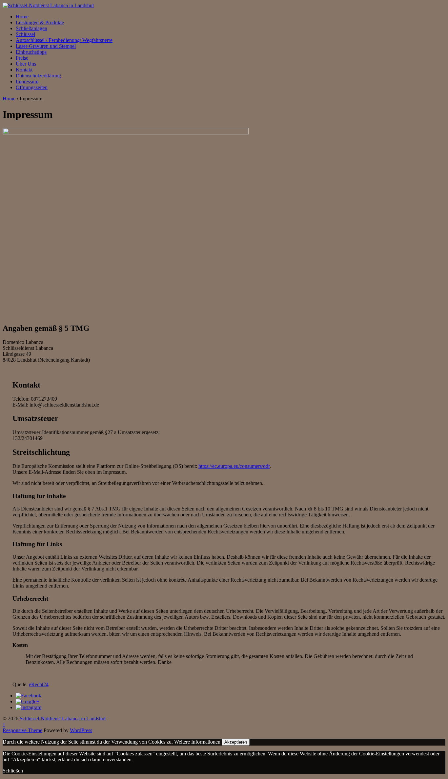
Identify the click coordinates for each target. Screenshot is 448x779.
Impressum (27, 81)
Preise (22, 58)
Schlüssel (25, 34)
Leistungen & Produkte (40, 22)
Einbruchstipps (31, 52)
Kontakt (24, 69)
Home (22, 16)
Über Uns (26, 64)
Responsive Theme (22, 730)
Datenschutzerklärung (38, 75)
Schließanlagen (31, 28)
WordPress (81, 730)
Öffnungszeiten (32, 87)
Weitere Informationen (197, 742)
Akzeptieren (235, 742)
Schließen (13, 770)
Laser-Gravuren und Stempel (46, 46)
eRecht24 (39, 684)
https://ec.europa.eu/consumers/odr (234, 466)
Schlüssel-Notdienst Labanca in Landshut (62, 718)
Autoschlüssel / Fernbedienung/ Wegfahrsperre (64, 40)
